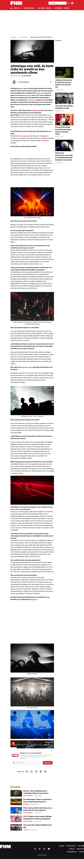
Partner (26, 829)
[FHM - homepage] (16, 3)
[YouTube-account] (49, 849)
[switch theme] (69, 3)
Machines (26, 804)
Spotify (34, 599)
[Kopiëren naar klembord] (40, 771)
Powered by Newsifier (42, 855)
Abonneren (47, 762)
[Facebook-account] (40, 849)
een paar (44, 138)
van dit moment (27, 367)
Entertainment (26, 76)
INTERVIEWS (59, 8)
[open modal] (72, 3)
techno (28, 95)
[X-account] (35, 849)
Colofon (71, 849)
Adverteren (80, 849)
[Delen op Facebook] (27, 771)
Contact (61, 846)
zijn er (37, 283)
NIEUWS (48, 8)
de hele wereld (36, 110)
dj (23, 88)
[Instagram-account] (44, 849)
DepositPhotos (72, 852)
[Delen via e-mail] (45, 771)
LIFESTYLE (16, 8)
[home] (11, 8)
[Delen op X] (31, 771)
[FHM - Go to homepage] (5, 846)
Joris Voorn (31, 100)
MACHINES (41, 8)
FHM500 (66, 8)
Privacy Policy (71, 846)
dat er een (22, 136)
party (38, 159)
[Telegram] (36, 771)
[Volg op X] (51, 82)
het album (16, 509)
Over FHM (81, 846)
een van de (41, 93)
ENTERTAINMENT (29, 8)
